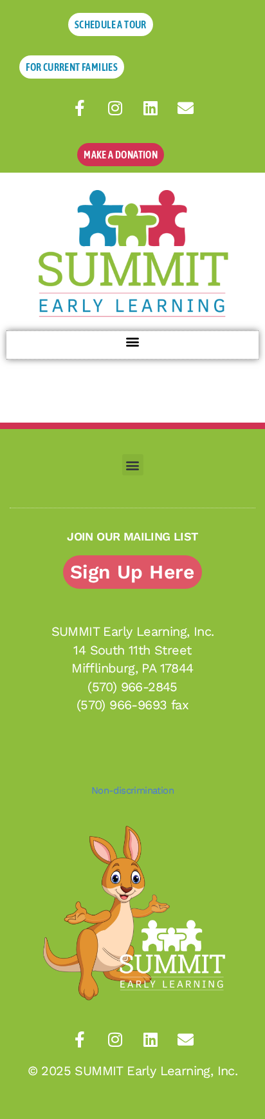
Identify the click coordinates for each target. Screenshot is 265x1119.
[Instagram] (115, 107)
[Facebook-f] (80, 107)
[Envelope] (186, 107)
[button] (132, 341)
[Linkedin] (150, 107)
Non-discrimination (132, 790)
